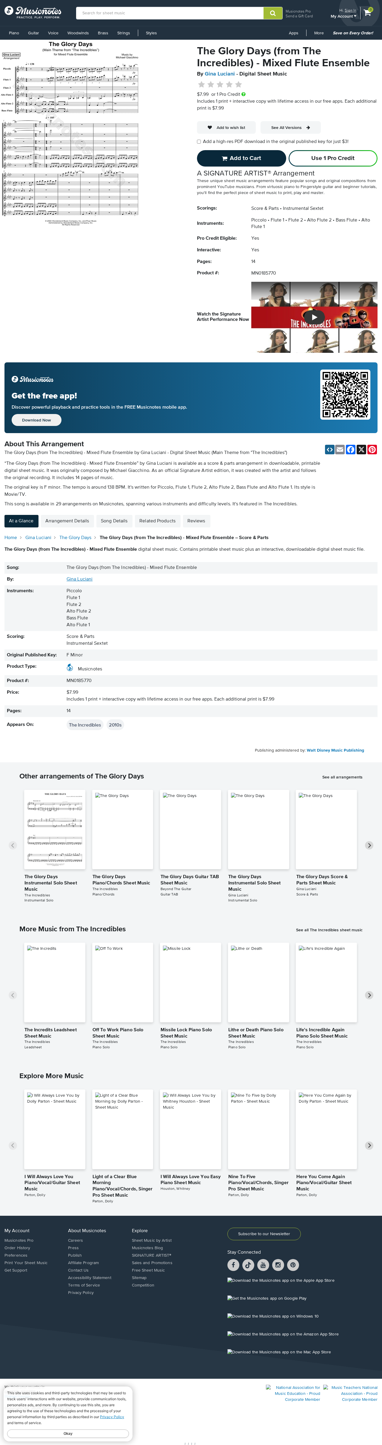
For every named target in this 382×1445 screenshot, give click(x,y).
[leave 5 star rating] (238, 84)
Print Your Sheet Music (25, 1263)
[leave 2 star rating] (210, 84)
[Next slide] (369, 845)
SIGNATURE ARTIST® (152, 1255)
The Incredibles (85, 724)
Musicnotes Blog (147, 1248)
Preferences (15, 1255)
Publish (75, 1255)
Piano (14, 33)
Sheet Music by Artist (152, 1240)
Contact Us (78, 1270)
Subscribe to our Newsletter (264, 1234)
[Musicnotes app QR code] (345, 398)
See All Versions (286, 127)
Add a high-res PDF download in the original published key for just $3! (276, 141)
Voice (53, 33)
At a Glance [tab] (21, 521)
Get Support (15, 1270)
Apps (293, 33)
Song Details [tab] (114, 521)
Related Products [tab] (157, 521)
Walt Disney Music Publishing (335, 750)
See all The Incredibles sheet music (329, 929)
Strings (123, 33)
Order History (17, 1248)
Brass (103, 33)
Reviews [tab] (196, 521)
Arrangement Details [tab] (67, 521)
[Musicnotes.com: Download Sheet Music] (32, 12)
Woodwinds (78, 33)
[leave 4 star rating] (229, 84)
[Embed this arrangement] (330, 449)
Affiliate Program (83, 1263)
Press (73, 1248)
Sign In (350, 10)
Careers (75, 1240)
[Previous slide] (13, 845)
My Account (342, 16)
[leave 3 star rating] (220, 84)
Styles (151, 33)
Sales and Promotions (152, 1263)
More (321, 35)
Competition (143, 1285)
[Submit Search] (273, 13)
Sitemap (139, 1278)
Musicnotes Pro (298, 11)
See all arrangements (342, 777)
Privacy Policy (80, 1293)
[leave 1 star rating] (201, 84)
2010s (115, 724)
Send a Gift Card (299, 16)
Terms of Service (84, 1285)
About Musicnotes (87, 1231)
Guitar (33, 33)
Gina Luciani (220, 74)
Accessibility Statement (89, 1278)
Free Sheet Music (148, 1270)
